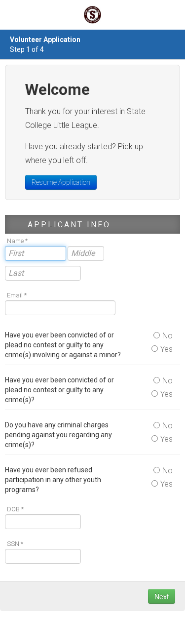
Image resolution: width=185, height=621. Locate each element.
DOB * (15, 509)
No (167, 335)
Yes (166, 349)
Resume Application (61, 182)
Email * (17, 295)
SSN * (15, 543)
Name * (17, 241)
